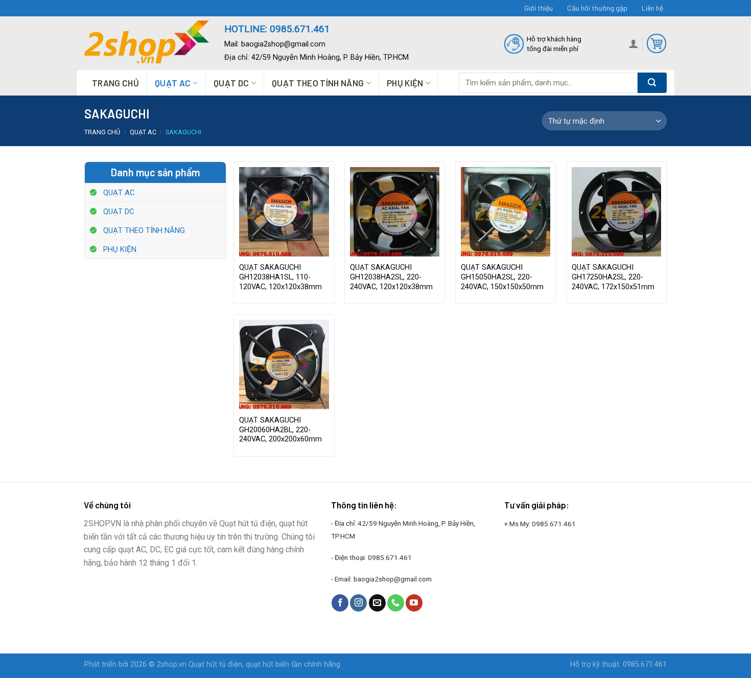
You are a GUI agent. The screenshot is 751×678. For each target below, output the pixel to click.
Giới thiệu (538, 8)
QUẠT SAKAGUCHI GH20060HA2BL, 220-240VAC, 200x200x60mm (280, 429)
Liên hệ (652, 8)
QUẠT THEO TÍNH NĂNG (318, 83)
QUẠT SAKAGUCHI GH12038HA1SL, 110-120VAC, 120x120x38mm (280, 277)
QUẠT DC (231, 83)
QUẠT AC (173, 83)
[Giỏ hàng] (656, 43)
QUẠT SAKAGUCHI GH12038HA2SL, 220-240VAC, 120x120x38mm (391, 277)
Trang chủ (115, 83)
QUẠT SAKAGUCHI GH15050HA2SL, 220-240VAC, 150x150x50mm (502, 277)
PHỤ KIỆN (405, 83)
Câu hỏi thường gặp (597, 8)
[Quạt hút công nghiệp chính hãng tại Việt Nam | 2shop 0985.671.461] (146, 43)
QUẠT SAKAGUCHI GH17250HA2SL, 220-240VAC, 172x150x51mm (613, 277)
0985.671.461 (390, 557)
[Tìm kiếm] (652, 83)
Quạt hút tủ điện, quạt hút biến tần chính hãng (264, 664)
